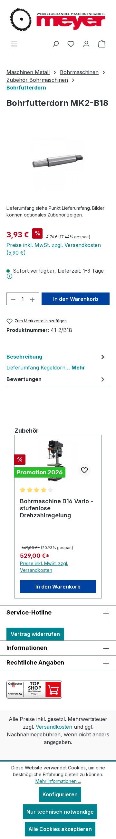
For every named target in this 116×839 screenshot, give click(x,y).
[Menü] (14, 43)
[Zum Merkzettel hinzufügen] (84, 470)
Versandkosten (54, 727)
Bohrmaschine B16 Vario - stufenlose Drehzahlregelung (56, 508)
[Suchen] (55, 43)
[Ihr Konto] (86, 43)
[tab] (56, 362)
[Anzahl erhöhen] (32, 298)
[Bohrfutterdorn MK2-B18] (58, 163)
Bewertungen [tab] (24, 379)
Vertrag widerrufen (35, 634)
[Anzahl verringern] (13, 298)
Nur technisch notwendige (60, 812)
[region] (58, 163)
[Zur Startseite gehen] (58, 20)
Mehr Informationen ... (58, 781)
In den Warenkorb (75, 299)
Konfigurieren (60, 794)
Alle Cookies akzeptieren (60, 829)
